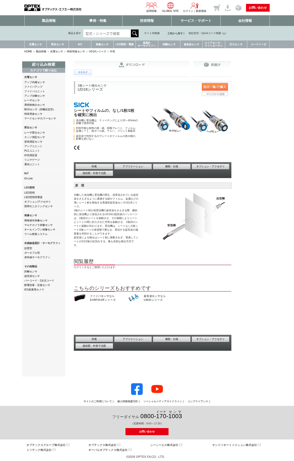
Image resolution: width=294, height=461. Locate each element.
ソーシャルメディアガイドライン (162, 401)
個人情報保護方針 (127, 401)
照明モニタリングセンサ (38, 206)
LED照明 (29, 192)
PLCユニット (32, 150)
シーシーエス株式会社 (164, 445)
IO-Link (28, 178)
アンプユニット (33, 146)
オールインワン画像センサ (39, 229)
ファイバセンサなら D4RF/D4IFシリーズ (103, 298)
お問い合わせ (258, 7)
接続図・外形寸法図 (94, 173)
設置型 (28, 248)
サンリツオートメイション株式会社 (234, 445)
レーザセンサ (32, 100)
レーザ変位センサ (34, 132)
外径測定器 (30, 155)
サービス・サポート (196, 20)
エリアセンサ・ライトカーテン (214, 44)
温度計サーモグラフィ (147, 44)
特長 (94, 166)
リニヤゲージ (32, 159)
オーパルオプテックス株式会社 (108, 450)
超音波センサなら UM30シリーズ (155, 298)
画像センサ (102, 44)
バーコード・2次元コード (39, 280)
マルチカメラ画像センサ (38, 225)
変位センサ (57, 44)
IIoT (80, 44)
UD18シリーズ (97, 51)
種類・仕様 (171, 166)
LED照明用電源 (33, 197)
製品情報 (49, 20)
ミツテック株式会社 (39, 450)
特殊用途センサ (76, 51)
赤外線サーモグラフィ (37, 257)
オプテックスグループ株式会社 (46, 445)
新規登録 (201, 10)
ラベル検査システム (36, 234)
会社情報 (245, 20)
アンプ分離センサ (34, 95)
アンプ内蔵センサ (34, 82)
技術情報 (147, 20)
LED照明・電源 (125, 44)
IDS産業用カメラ (34, 289)
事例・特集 (98, 20)
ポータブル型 (32, 252)
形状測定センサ (33, 141)
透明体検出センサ (34, 104)
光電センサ (35, 44)
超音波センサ (191, 44)
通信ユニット (32, 164)
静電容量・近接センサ (37, 285)
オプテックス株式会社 (102, 445)
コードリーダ (258, 44)
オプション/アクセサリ (37, 201)
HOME (28, 51)
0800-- (161, 414)
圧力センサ (236, 44)
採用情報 (151, 10)
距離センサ (169, 44)
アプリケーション (133, 166)
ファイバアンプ (33, 86)
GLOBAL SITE (170, 10)
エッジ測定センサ (34, 137)
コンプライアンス (197, 401)
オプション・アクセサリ (210, 166)
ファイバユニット (34, 91)
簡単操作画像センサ (36, 220)
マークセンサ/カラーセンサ (40, 118)
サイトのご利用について (98, 401)
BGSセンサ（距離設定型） (40, 109)
